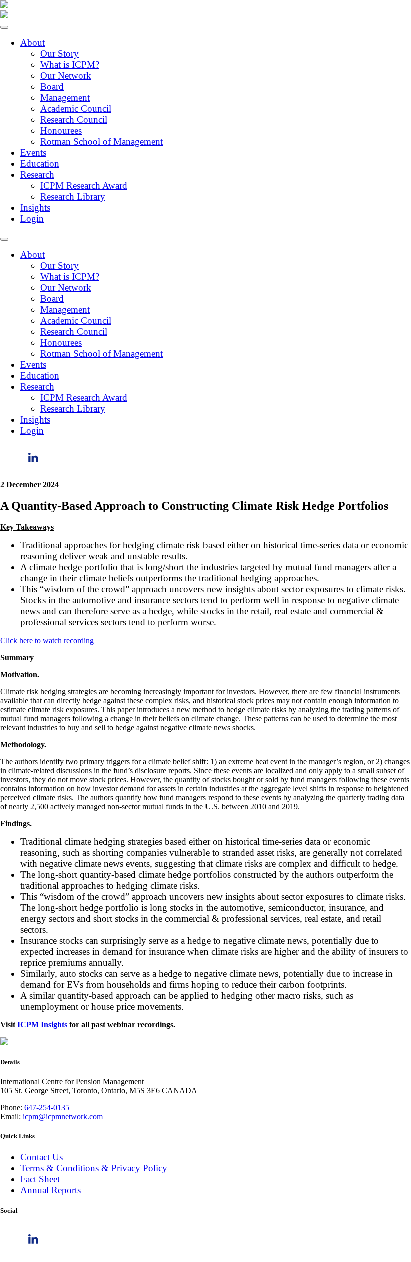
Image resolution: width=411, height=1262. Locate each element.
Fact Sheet (40, 1179)
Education (39, 163)
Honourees (61, 130)
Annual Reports (50, 1190)
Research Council (73, 119)
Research (37, 174)
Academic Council (75, 108)
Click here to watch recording (47, 640)
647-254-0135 (46, 1107)
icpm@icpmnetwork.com (63, 1116)
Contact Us (41, 1157)
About (32, 42)
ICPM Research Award (83, 185)
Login (32, 218)
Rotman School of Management (101, 141)
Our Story (59, 53)
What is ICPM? (69, 64)
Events (33, 152)
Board (52, 86)
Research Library (72, 196)
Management (65, 97)
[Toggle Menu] (4, 27)
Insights (35, 207)
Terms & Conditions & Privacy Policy (93, 1168)
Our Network (65, 75)
